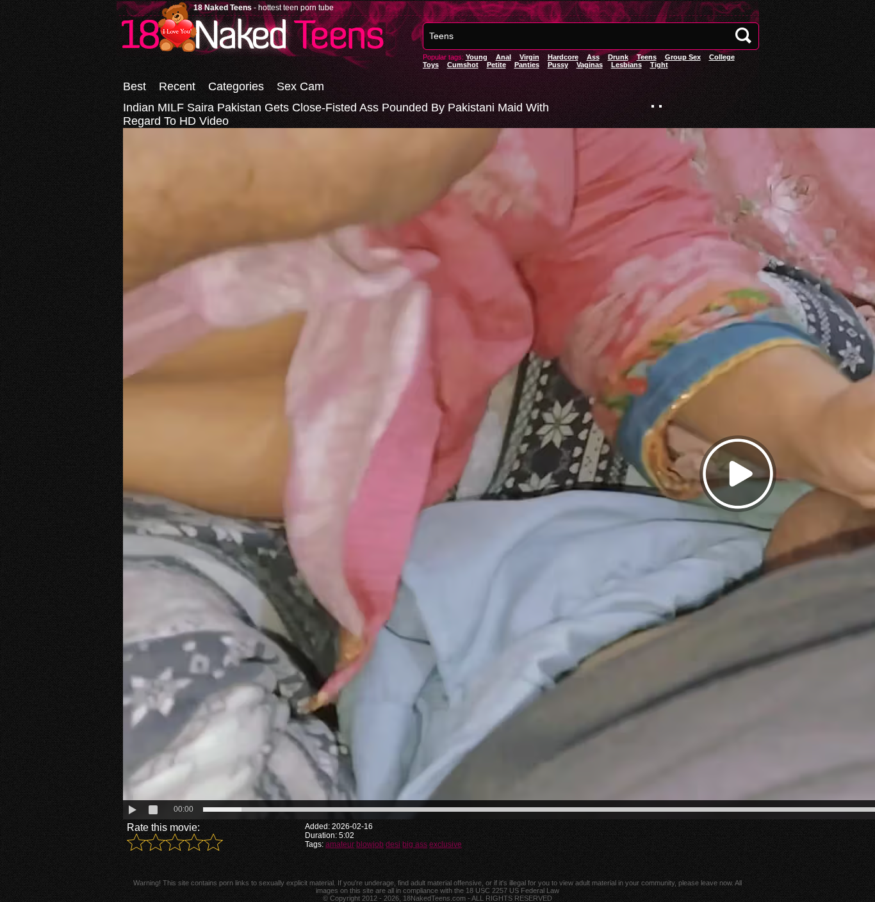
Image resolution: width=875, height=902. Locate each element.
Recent (177, 86)
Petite (496, 64)
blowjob (370, 844)
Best (134, 86)
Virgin (529, 57)
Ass (593, 57)
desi (393, 844)
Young (476, 57)
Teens (647, 57)
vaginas (590, 64)
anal (503, 57)
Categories (236, 86)
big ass (414, 844)
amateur (339, 844)
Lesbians (626, 64)
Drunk (618, 57)
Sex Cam (300, 86)
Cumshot (462, 64)
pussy (558, 64)
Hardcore (563, 57)
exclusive (445, 844)
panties (526, 64)
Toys (431, 64)
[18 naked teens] (251, 52)
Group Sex (683, 57)
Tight (659, 64)
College (722, 57)
